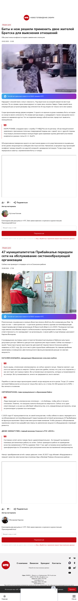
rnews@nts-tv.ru (39, 580)
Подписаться (39, 233)
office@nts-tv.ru (43, 577)
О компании (22, 563)
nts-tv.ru (37, 585)
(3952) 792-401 (34, 577)
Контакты (56, 563)
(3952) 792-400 (42, 582)
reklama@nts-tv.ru (39, 583)
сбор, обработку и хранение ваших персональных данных (55, 239)
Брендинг (45, 563)
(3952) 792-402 (42, 578)
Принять (72, 589)
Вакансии (34, 563)
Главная (5, 599)
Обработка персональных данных (39, 568)
